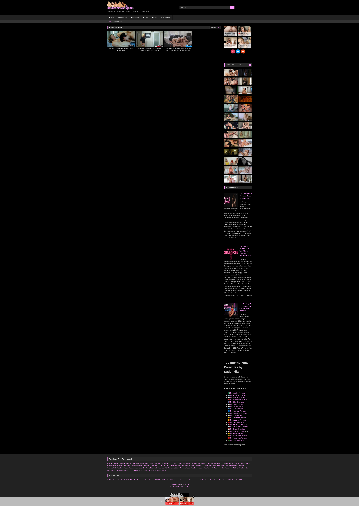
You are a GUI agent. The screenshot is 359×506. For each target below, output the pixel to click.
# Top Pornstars (166, 17)
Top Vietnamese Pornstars (238, 438)
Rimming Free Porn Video (179, 466)
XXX (240, 480)
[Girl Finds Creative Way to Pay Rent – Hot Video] (231, 108)
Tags (146, 17)
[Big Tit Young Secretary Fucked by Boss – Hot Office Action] (245, 81)
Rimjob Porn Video (123, 466)
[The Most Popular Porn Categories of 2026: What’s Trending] (231, 316)
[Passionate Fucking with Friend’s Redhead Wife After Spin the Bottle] (231, 161)
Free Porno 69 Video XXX (212, 468)
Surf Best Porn (112, 480)
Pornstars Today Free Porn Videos (191, 468)
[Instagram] (233, 51)
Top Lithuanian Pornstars (238, 418)
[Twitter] (238, 51)
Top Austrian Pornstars (237, 397)
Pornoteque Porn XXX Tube (147, 463)
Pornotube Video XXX (165, 463)
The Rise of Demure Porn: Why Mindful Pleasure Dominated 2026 (245, 251)
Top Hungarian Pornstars (238, 413)
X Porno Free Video (209, 466)
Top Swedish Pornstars (237, 433)
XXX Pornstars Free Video (138, 470)
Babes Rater (204, 480)
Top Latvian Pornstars (237, 415)
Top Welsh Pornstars (237, 440)
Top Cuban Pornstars (237, 404)
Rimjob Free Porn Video (237, 466)
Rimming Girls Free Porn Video (117, 468)
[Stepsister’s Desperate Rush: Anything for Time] (245, 125)
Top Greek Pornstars (237, 409)
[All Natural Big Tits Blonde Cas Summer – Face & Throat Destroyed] (245, 170)
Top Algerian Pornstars (237, 393)
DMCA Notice (174, 486)
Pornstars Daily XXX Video (157, 470)
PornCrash (214, 480)
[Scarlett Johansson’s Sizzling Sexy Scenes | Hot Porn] (245, 72)
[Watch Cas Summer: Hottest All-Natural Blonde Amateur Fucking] (231, 170)
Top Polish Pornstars (237, 422)
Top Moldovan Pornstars (238, 420)
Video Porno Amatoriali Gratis (235, 463)
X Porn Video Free (195, 466)
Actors (155, 17)
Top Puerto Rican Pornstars (239, 427)
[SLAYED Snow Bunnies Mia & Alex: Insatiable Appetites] (231, 179)
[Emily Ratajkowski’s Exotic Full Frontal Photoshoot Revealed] (245, 161)
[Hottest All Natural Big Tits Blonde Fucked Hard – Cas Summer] (231, 134)
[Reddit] (243, 51)
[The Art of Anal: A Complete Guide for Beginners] (231, 206)
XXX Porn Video (222, 466)
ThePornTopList (123, 480)
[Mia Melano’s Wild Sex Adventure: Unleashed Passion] (245, 143)
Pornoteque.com (175, 484)
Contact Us (186, 484)
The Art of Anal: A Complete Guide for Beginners (246, 196)
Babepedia (183, 480)
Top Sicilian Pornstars (237, 431)
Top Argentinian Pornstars (238, 395)
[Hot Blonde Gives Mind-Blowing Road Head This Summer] (231, 125)
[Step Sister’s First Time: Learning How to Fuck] (231, 81)
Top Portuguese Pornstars (238, 424)
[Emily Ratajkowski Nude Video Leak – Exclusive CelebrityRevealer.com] (231, 90)
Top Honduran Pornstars (238, 411)
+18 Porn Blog (122, 17)
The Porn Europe (122, 470)
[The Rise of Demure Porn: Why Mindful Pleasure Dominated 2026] (231, 259)
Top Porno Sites (148, 468)
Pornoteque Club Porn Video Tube (142, 466)
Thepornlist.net (194, 480)
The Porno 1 (111, 470)
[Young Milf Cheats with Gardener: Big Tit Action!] (231, 117)
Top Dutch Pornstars (236, 406)
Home (112, 17)
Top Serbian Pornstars (237, 429)
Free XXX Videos (172, 480)
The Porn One (244, 468)
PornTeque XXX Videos (230, 468)
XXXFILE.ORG (160, 480)
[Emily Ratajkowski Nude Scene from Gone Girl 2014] (231, 152)
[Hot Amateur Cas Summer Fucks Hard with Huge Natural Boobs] (245, 90)
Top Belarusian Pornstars (238, 400)
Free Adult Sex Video (162, 466)
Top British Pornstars (237, 402)
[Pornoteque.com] (120, 6)
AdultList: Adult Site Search (228, 480)
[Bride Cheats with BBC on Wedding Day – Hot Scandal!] (245, 134)
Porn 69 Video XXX (217, 463)
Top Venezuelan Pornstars (238, 436)
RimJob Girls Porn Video (182, 463)
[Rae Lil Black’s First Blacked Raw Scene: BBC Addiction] (245, 152)
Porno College (132, 463)
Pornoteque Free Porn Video (116, 463)
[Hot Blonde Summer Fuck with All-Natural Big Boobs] (245, 179)
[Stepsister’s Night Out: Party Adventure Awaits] (245, 108)
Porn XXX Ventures (135, 468)
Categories (135, 17)
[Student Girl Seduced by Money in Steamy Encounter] (231, 143)
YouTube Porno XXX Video (200, 463)
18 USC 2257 (184, 486)
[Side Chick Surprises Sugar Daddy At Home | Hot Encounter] (245, 117)
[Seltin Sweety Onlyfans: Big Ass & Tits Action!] (231, 72)
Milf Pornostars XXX (171, 468)
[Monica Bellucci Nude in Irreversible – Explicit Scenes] (245, 99)
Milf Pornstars (159, 468)
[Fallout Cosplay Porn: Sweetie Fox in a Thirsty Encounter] (231, 99)
